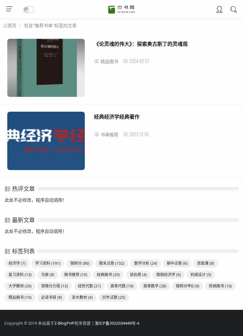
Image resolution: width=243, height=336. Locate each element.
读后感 (138, 274)
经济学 (17, 263)
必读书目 (51, 297)
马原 (47, 274)
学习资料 (47, 263)
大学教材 (20, 286)
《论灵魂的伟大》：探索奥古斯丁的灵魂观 (141, 43)
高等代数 (122, 286)
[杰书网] (122, 13)
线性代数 (89, 286)
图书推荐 (75, 274)
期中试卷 (177, 263)
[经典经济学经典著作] (46, 143)
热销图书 (220, 286)
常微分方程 (54, 286)
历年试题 (113, 297)
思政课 (205, 263)
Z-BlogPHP (64, 323)
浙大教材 (82, 297)
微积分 (80, 263)
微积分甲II (187, 286)
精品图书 (109, 61)
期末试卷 (111, 263)
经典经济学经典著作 (117, 116)
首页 (12, 25)
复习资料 (20, 274)
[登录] (219, 10)
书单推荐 (109, 135)
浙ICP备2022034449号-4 (117, 323)
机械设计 (200, 274)
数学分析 (145, 263)
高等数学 (154, 286)
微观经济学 (168, 274)
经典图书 (108, 274)
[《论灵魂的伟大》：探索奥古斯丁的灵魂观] (46, 70)
